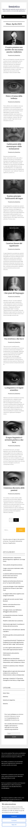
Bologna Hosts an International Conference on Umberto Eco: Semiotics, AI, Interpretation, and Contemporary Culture (14, 660)
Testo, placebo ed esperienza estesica (12, 565)
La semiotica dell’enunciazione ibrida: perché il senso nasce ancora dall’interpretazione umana (12, 575)
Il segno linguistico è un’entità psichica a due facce (14, 440)
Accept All (14, 816)
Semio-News (6, 693)
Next (16, 520)
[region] (14, 815)
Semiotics (5, 703)
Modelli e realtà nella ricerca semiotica (13, 620)
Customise (14, 820)
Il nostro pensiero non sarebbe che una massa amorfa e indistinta (14, 49)
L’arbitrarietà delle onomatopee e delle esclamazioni (14, 146)
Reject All (14, 824)
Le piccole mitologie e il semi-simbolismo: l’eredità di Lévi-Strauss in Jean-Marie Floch (13, 588)
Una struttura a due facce (14, 339)
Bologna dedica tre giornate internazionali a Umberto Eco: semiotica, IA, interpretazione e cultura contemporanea (14, 673)
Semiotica (14, 6)
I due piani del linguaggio (14, 293)
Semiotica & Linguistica (9, 700)
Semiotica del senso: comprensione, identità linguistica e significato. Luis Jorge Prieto (14, 559)
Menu (23, 16)
